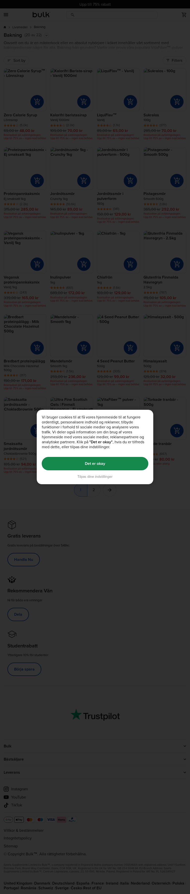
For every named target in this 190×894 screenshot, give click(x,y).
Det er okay (95, 463)
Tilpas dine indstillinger (95, 476)
